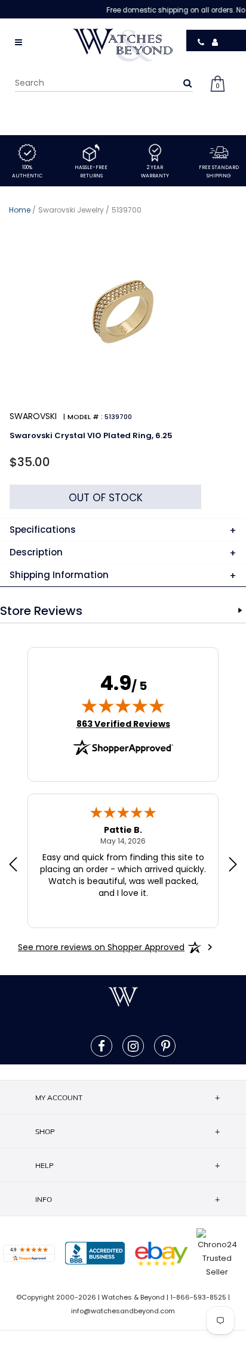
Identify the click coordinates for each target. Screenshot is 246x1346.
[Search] (187, 82)
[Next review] (233, 865)
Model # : (85, 416)
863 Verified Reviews (123, 724)
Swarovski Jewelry (71, 210)
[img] (123, 705)
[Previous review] (13, 865)
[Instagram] (133, 1046)
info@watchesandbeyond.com (123, 1311)
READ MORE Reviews (240, 611)
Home (19, 210)
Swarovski (33, 416)
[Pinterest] (165, 1046)
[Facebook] (101, 1046)
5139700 (127, 210)
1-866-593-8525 (198, 1297)
